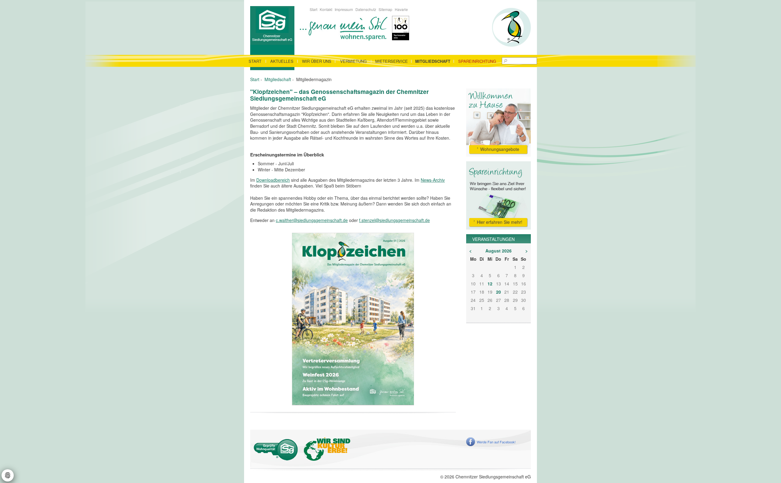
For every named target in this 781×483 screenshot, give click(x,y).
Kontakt (326, 9)
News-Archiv (433, 180)
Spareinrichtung (477, 61)
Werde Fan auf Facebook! (496, 441)
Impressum (344, 9)
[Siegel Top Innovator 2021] (400, 27)
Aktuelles (281, 61)
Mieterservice (391, 61)
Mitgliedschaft (432, 61)
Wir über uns (316, 61)
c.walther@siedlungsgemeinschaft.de (312, 220)
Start (313, 9)
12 (490, 284)
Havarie (401, 9)
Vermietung (353, 61)
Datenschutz (365, 9)
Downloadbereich (273, 180)
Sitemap (385, 9)
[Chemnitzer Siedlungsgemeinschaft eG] (272, 25)
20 (498, 292)
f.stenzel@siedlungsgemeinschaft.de (394, 220)
